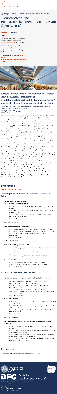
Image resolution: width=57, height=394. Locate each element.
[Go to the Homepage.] (11, 4)
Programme (4, 32)
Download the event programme (11, 189)
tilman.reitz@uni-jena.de (8, 42)
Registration (13, 32)
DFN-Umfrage (37, 353)
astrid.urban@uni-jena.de (8, 50)
